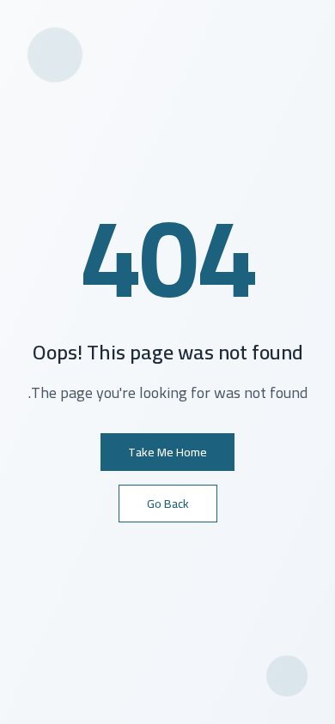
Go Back (168, 503)
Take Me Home (167, 452)
